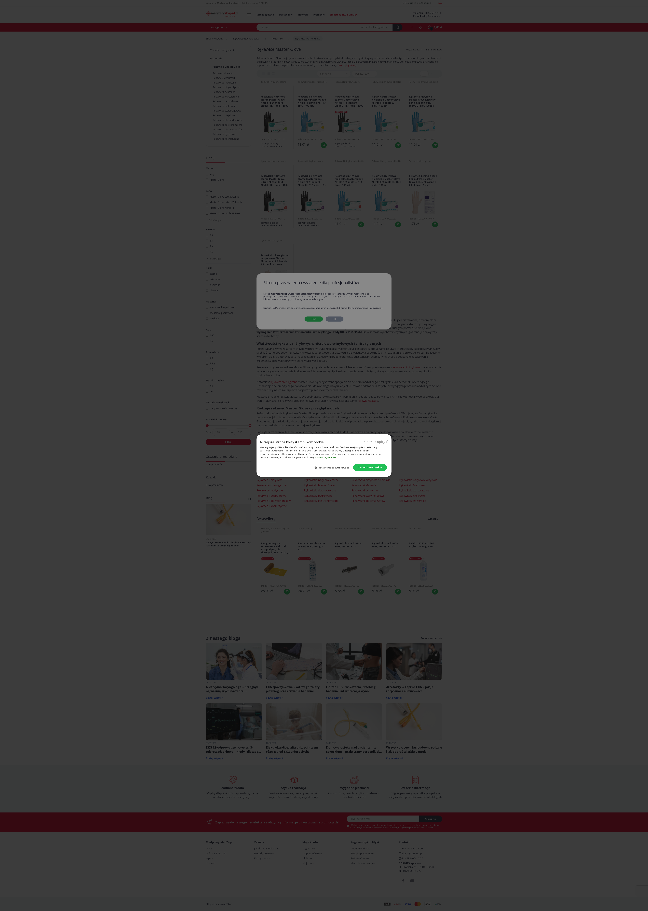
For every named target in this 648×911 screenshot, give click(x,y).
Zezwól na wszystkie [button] (370, 467)
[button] (333, 468)
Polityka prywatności (325, 457)
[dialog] (324, 455)
